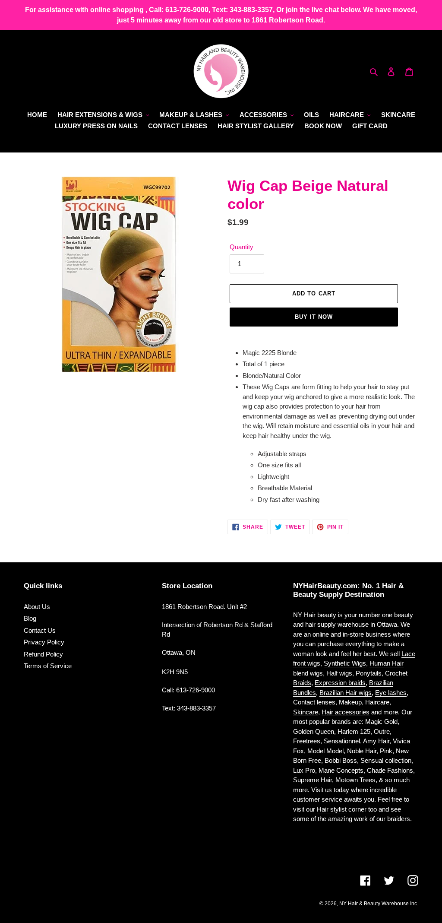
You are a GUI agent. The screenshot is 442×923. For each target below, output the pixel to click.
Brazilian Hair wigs (345, 692)
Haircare (377, 702)
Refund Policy (43, 654)
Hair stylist (332, 809)
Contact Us (40, 630)
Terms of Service (48, 665)
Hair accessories (345, 712)
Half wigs (339, 673)
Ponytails (369, 673)
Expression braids (340, 682)
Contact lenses (314, 702)
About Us (37, 606)
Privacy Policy (44, 642)
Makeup (350, 702)
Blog (30, 618)
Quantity (241, 247)
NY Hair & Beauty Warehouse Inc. (378, 904)
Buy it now (314, 317)
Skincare (305, 712)
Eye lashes (391, 692)
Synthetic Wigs (345, 663)
